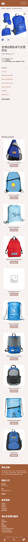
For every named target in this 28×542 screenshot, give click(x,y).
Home (4, 8)
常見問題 (3, 507)
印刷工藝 (3, 505)
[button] (25, 14)
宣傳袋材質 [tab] (4, 91)
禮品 (2, 523)
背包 (23, 61)
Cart (21, 539)
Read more (14, 165)
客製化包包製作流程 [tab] (6, 87)
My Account (4, 540)
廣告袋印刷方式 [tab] (5, 94)
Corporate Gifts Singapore (7, 528)
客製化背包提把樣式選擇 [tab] (7, 75)
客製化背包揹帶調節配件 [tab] (7, 79)
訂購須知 (3, 503)
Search (14, 540)
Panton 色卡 (4, 508)
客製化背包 (8, 8)
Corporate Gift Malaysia (6, 531)
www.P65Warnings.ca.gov (10, 61)
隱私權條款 (4, 510)
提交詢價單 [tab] (4, 68)
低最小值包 (18, 61)
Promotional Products (6, 530)
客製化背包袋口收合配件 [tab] (7, 83)
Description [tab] (4, 71)
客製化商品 (4, 526)
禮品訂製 (3, 525)
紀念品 (3, 520)
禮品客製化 (4, 521)
